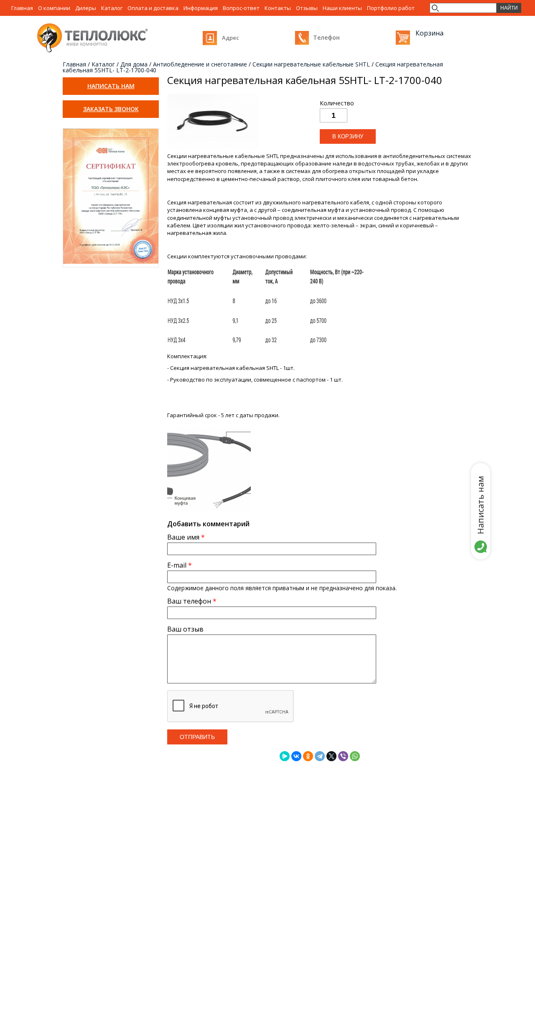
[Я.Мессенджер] (285, 756)
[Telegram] (320, 756)
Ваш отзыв (185, 629)
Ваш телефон (192, 601)
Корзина (402, 37)
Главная (74, 64)
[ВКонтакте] (296, 756)
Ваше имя (186, 537)
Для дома (134, 64)
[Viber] (343, 756)
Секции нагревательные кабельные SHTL (311, 64)
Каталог (103, 64)
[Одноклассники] (308, 756)
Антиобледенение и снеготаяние (200, 64)
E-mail (179, 565)
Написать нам (111, 86)
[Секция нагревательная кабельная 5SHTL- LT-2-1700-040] (213, 148)
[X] (331, 756)
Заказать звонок (111, 109)
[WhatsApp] (355, 756)
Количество (337, 103)
